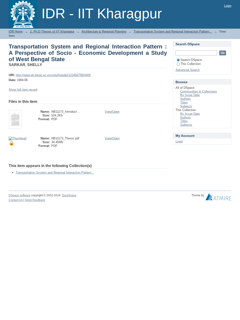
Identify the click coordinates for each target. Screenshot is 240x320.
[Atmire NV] (218, 198)
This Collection (190, 64)
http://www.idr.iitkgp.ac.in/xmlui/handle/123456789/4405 (53, 75)
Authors (185, 98)
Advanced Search (188, 70)
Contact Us (16, 200)
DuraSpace (69, 195)
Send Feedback (35, 200)
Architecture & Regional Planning (104, 31)
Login (227, 5)
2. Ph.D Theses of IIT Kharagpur (52, 31)
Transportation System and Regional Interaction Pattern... (173, 31)
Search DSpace (191, 60)
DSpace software (19, 195)
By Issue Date (190, 95)
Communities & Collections (198, 91)
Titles (184, 102)
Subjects (186, 106)
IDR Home (16, 31)
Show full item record (23, 89)
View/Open (112, 111)
